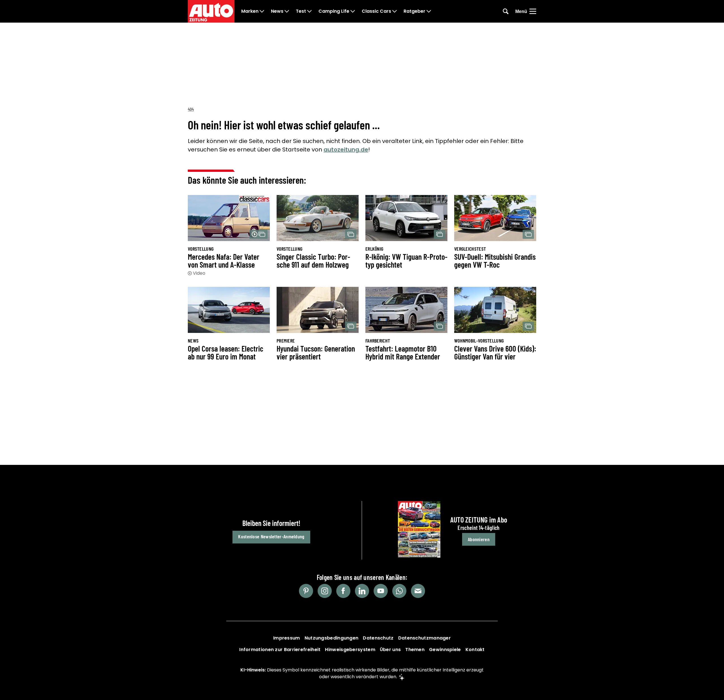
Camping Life (333, 11)
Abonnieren (479, 539)
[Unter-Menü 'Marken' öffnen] (262, 11)
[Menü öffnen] (532, 11)
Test (301, 11)
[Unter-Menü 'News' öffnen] (287, 11)
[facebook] (343, 591)
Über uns (390, 649)
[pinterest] (306, 591)
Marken (249, 11)
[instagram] (325, 591)
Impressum (286, 638)
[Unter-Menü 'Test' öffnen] (309, 11)
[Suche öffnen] (505, 11)
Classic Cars (376, 11)
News (277, 11)
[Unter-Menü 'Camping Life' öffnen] (352, 11)
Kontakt (475, 649)
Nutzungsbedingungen (332, 638)
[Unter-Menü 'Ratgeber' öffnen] (428, 11)
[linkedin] (362, 591)
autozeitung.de (346, 149)
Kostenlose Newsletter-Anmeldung (271, 536)
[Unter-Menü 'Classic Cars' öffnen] (394, 11)
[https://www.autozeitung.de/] (211, 11)
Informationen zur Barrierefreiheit (279, 649)
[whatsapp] (399, 591)
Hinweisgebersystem (350, 649)
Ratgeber (414, 11)
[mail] (418, 591)
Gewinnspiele (445, 649)
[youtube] (381, 591)
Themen (415, 649)
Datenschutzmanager (424, 638)
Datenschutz (378, 638)
